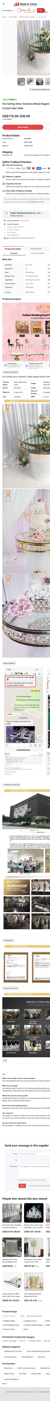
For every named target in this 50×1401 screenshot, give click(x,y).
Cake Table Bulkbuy (11, 1379)
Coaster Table (36, 1374)
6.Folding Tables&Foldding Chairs (34, 1325)
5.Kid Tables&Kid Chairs (10, 1325)
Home (4, 17)
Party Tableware (27, 1357)
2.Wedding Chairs (29, 1321)
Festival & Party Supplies (27, 17)
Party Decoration (10, 1357)
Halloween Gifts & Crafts (13, 1351)
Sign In (5, 238)
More (4, 1383)
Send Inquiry (23, 127)
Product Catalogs (35, 1316)
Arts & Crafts (13, 17)
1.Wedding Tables (8, 1321)
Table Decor (8, 1368)
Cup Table (22, 1374)
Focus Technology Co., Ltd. (29, 1392)
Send (22, 1186)
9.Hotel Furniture (8, 1329)
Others (25, 1329)
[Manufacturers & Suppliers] (25, 4)
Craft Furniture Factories (26, 1368)
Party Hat (41, 1357)
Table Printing (9, 1374)
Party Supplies (41, 17)
